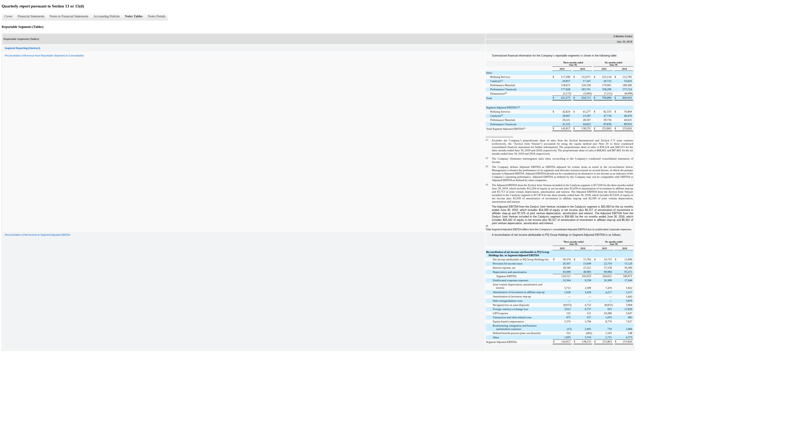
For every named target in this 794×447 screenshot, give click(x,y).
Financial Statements (31, 16)
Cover (8, 16)
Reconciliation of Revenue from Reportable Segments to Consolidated (44, 55)
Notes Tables (134, 16)
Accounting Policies (106, 16)
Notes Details (156, 16)
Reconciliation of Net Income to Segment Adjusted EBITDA (37, 235)
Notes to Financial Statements (69, 16)
